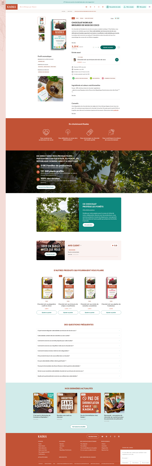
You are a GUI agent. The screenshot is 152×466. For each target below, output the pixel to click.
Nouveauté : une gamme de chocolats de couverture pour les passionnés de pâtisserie (114, 417)
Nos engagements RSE (44, 452)
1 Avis (112, 18)
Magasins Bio (105, 448)
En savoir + (125, 458)
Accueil (63, 11)
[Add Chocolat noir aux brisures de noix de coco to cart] (117, 59)
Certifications (42, 454)
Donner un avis (50, 254)
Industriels (104, 446)
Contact (41, 463)
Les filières (62, 441)
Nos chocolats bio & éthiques (88, 441)
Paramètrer (125, 462)
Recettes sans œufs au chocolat (64, 416)
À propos (40, 441)
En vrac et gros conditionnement (88, 450)
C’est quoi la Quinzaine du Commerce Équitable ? (41, 416)
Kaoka (40, 443)
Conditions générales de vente (65, 463)
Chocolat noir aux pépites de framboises (111, 305)
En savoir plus (46, 144)
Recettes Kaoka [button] (93, 436)
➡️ (97, 2)
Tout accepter (145, 462)
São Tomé (62, 446)
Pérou (61, 448)
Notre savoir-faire (43, 450)
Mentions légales (95, 463)
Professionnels (105, 441)
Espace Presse (48, 463)
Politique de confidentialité (81, 463)
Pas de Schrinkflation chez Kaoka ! (89, 416)
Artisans (103, 443)
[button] (113, 7)
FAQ (54, 463)
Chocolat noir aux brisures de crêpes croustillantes (68, 305)
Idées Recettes (63, 457)
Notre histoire (42, 446)
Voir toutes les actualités (79, 426)
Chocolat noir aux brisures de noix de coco (91, 59)
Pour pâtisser (84, 446)
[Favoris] (119, 47)
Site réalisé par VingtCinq (107, 463)
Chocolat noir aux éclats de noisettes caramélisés (90, 305)
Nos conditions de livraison (88, 457)
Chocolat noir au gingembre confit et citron (46, 305)
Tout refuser (135, 462)
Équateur (62, 443)
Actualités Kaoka (43, 457)
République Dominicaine (65, 450)
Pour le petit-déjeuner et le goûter (89, 448)
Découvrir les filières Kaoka (46, 187)
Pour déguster (84, 443)
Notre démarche (42, 448)
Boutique (70, 11)
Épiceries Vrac (105, 450)
